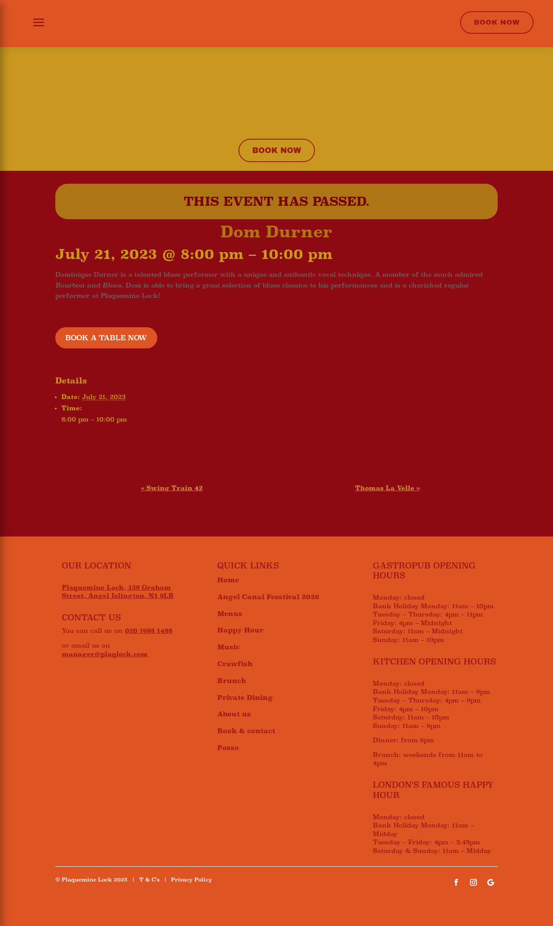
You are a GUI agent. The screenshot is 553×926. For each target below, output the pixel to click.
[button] (33, 23)
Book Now (497, 22)
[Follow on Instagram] (473, 882)
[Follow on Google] (491, 882)
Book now (276, 150)
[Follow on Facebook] (456, 882)
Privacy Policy (191, 880)
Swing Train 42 (172, 488)
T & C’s (149, 880)
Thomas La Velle (387, 488)
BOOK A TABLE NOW (106, 338)
